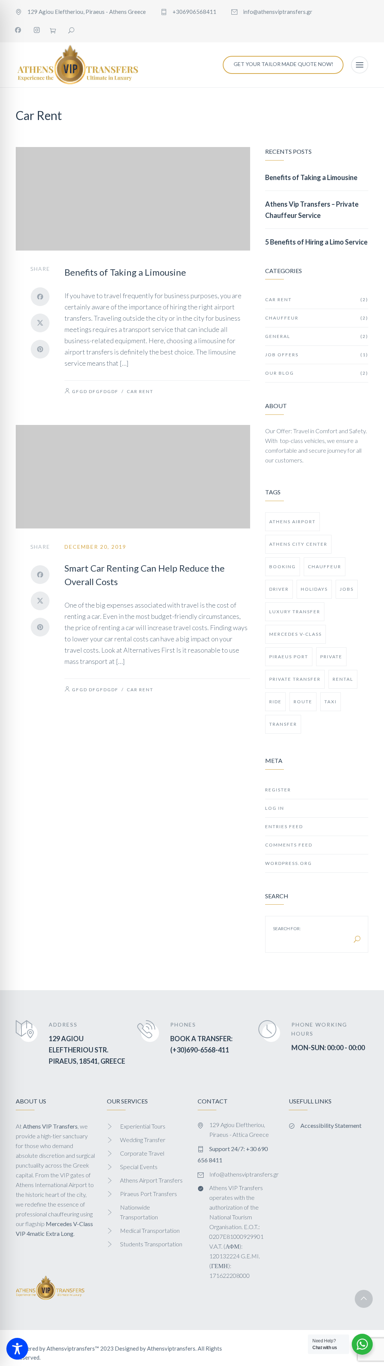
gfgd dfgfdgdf (95, 391)
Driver (279, 589)
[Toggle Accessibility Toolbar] (17, 1348)
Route (303, 701)
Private (331, 656)
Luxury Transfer (294, 611)
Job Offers (316, 354)
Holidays (314, 589)
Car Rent (140, 391)
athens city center (298, 544)
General (316, 336)
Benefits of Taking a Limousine (125, 272)
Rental (343, 679)
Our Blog (316, 373)
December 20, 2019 (95, 546)
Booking (282, 566)
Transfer (283, 724)
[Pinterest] (40, 349)
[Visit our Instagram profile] (36, 30)
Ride (275, 701)
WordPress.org (288, 863)
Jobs (347, 589)
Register (278, 790)
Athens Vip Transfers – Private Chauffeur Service (311, 209)
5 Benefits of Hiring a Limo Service (316, 242)
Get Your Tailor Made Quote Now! (283, 64)
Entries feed (284, 826)
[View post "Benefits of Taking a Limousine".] (133, 199)
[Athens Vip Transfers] (78, 64)
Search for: (287, 928)
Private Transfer (295, 679)
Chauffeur (316, 318)
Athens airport (292, 521)
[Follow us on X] (40, 323)
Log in (274, 808)
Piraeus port (288, 656)
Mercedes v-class (295, 634)
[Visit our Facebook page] (18, 30)
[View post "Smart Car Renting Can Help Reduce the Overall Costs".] (133, 476)
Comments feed (288, 845)
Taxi (330, 701)
